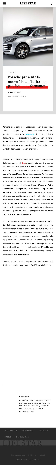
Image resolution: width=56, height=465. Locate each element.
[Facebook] (10, 103)
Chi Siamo (32, 455)
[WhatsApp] (28, 103)
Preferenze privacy (18, 455)
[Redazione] (11, 403)
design (24, 163)
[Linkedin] (34, 103)
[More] (52, 103)
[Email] (40, 103)
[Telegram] (46, 103)
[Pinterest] (22, 103)
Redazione (15, 92)
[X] (16, 103)
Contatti (41, 455)
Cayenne (30, 134)
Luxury (11, 72)
